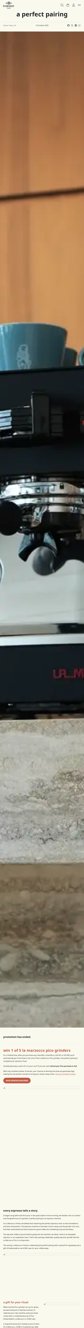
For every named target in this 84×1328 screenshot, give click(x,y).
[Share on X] (72, 25)
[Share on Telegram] (76, 25)
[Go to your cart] (67, 5)
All (15, 25)
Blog (11, 25)
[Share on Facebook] (68, 25)
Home (5, 25)
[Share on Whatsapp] (79, 25)
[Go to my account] (73, 5)
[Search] (62, 5)
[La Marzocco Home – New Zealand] (8, 5)
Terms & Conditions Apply (65, 1074)
